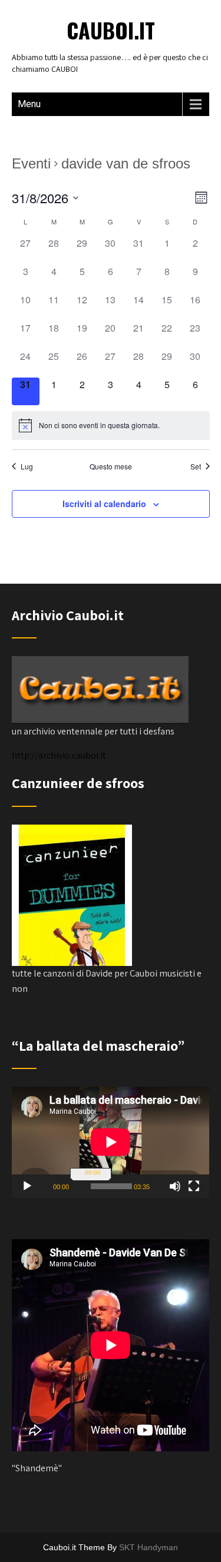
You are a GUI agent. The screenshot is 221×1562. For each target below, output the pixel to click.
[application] (110, 1142)
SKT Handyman (148, 1547)
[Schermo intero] (194, 1186)
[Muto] (175, 1186)
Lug (27, 466)
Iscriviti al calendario (104, 503)
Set (195, 466)
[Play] (27, 1186)
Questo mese (111, 466)
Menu (29, 104)
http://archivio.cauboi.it (59, 755)
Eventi (31, 163)
